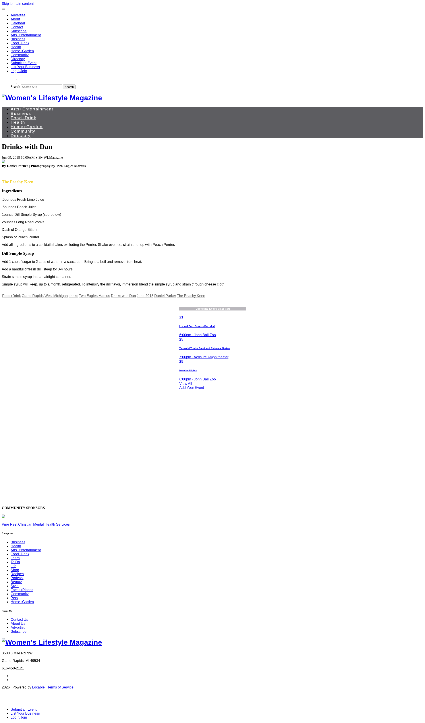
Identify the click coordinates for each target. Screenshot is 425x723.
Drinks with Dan (123, 296)
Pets (14, 598)
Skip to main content (18, 4)
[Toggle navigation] (3, 9)
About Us (18, 623)
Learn (15, 558)
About (15, 19)
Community (20, 55)
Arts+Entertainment (26, 35)
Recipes (17, 574)
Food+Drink (20, 43)
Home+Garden (22, 51)
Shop (15, 570)
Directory (18, 59)
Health (16, 47)
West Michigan (56, 296)
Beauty (16, 582)
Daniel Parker (165, 296)
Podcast (17, 578)
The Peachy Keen (191, 296)
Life (13, 566)
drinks (73, 296)
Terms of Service (60, 687)
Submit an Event (24, 63)
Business (18, 39)
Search (15, 87)
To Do (15, 562)
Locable (38, 687)
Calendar (18, 23)
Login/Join (19, 71)
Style (15, 586)
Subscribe (19, 31)
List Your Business (25, 67)
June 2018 (145, 296)
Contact (17, 27)
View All (185, 384)
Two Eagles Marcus (94, 296)
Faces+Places (22, 590)
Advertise (18, 15)
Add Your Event (191, 387)
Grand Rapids (33, 296)
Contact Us (19, 619)
